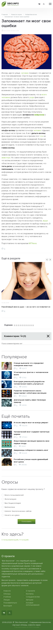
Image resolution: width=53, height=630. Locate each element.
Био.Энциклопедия (13, 503)
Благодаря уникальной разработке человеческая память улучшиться (29, 382)
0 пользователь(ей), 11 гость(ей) (15, 540)
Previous (47, 259)
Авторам (29, 600)
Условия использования (32, 604)
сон (41, 136)
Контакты (30, 594)
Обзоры (7, 594)
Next (50, 259)
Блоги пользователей (14, 495)
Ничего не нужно (12, 515)
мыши (45, 221)
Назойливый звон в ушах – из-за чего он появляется (26, 307)
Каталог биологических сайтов (18, 511)
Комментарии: (15, 336)
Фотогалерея (10, 499)
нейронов (39, 115)
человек (25, 73)
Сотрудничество (33, 597)
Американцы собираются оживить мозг (31, 450)
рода (32, 97)
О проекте (30, 591)
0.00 (17, 31)
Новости (7, 591)
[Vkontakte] (39, 4)
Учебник (7, 597)
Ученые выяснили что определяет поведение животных (29, 364)
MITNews (33, 243)
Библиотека (10, 507)
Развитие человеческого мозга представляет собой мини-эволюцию (30, 392)
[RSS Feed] (44, 4)
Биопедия (7, 606)
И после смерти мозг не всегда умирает (31, 422)
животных (6, 157)
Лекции (6, 600)
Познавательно (10, 603)
